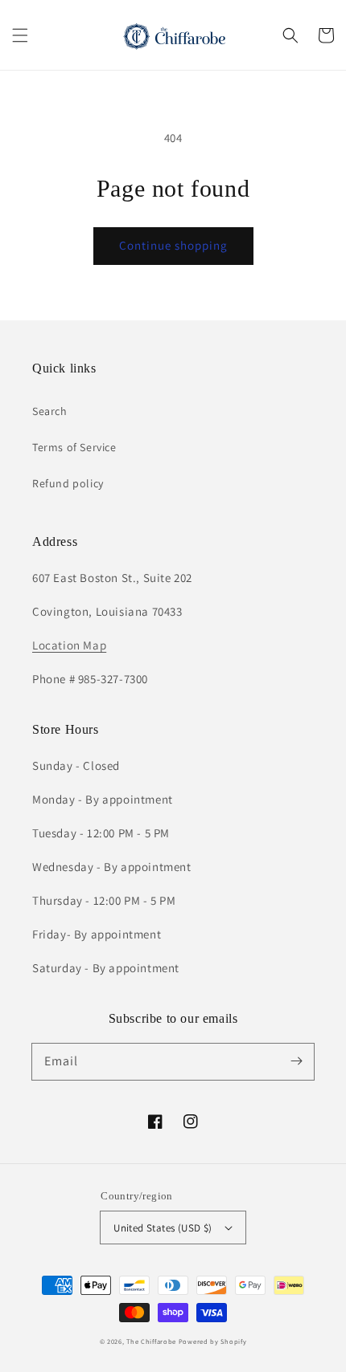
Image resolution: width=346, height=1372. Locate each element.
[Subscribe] (296, 1061)
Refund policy (68, 483)
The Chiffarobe (151, 1341)
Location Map (69, 645)
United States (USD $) (162, 1228)
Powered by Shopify (213, 1341)
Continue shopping (173, 245)
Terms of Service (74, 447)
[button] (20, 35)
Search (50, 411)
